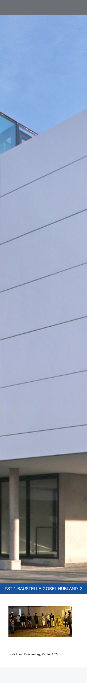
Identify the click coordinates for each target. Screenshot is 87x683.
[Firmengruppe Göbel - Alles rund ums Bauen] (22, 7)
